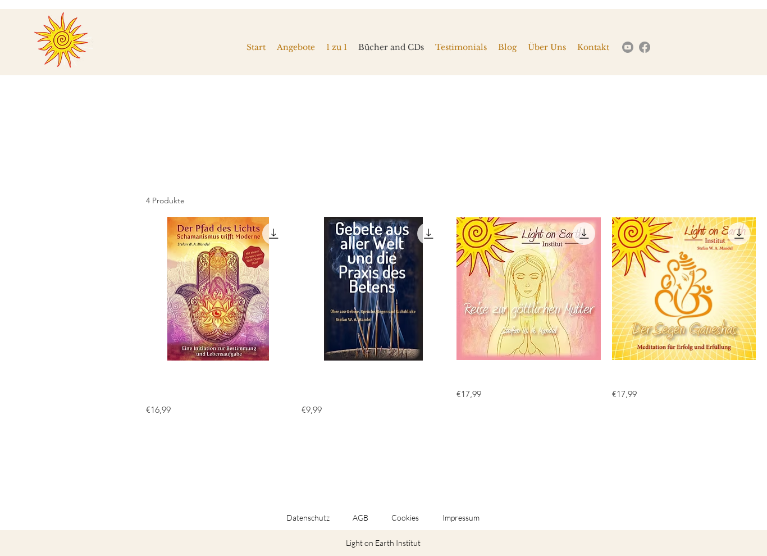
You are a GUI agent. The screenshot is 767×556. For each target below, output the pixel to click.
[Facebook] (644, 47)
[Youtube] (627, 47)
